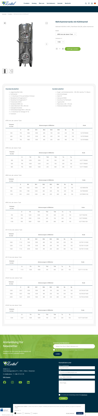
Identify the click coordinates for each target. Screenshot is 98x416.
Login (58, 354)
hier (76, 349)
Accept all (79, 413)
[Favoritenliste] (89, 3)
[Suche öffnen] (86, 3)
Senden (63, 398)
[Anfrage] (92, 3)
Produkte (26, 3)
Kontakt (60, 3)
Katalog (34, 3)
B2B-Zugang (6, 377)
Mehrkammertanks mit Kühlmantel (21, 14)
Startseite (4, 14)
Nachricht (68, 3)
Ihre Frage (61, 379)
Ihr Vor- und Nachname (64, 365)
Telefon (60, 375)
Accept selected (70, 413)
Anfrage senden (72, 49)
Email (60, 370)
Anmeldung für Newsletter (61, 343)
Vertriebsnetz (51, 3)
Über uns (41, 3)
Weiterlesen (84, 395)
